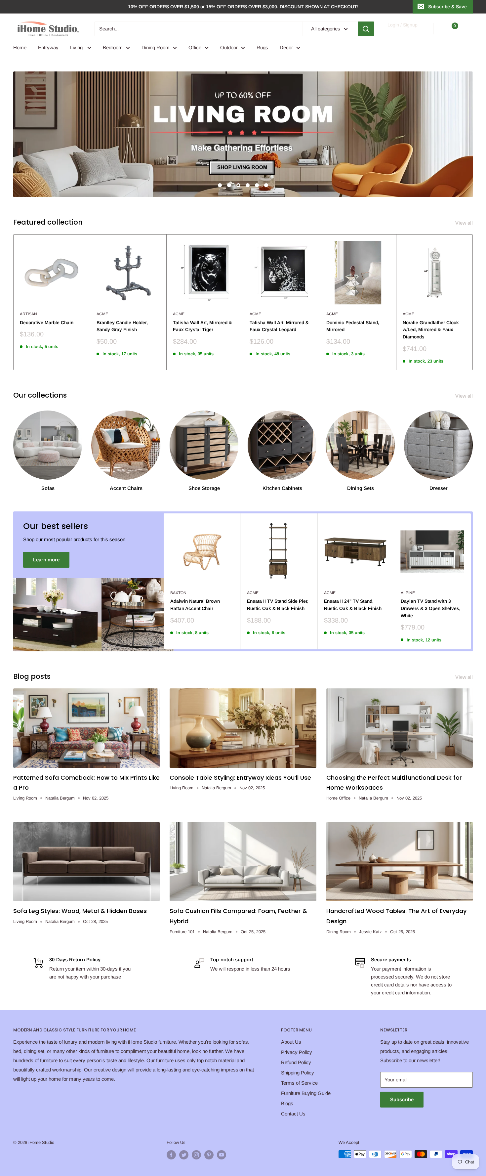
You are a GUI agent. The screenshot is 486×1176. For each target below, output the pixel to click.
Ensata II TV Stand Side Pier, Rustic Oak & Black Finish (277, 604)
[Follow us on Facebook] (171, 1154)
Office (194, 47)
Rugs (262, 47)
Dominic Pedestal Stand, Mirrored (352, 326)
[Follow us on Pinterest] (209, 1154)
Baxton (178, 592)
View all (464, 223)
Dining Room (156, 47)
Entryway (48, 47)
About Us (291, 1042)
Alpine (408, 592)
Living (77, 47)
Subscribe (402, 1099)
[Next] (473, 302)
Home (19, 47)
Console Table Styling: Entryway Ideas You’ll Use (240, 777)
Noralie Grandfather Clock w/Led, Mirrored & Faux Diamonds (431, 329)
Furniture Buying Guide (306, 1093)
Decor (286, 47)
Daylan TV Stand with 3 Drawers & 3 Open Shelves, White (431, 608)
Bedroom (113, 47)
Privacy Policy (296, 1052)
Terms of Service (299, 1083)
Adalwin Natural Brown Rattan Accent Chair (195, 604)
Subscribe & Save (447, 6)
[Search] (366, 29)
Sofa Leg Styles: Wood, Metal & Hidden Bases (80, 911)
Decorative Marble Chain (46, 322)
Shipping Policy (297, 1072)
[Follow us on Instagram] (196, 1154)
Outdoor (229, 47)
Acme (102, 314)
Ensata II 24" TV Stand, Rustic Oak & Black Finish (353, 604)
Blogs (287, 1103)
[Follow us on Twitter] (183, 1154)
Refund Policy (296, 1062)
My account (402, 32)
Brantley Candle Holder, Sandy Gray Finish (122, 326)
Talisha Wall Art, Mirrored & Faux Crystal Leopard (279, 326)
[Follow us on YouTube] (221, 1154)
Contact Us (293, 1113)
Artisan (28, 314)
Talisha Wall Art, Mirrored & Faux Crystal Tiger (202, 326)
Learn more (46, 559)
